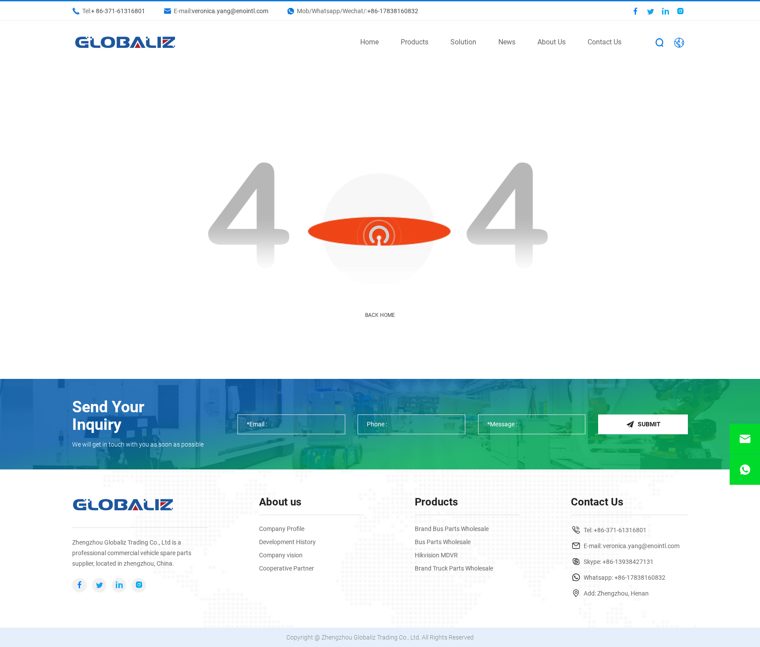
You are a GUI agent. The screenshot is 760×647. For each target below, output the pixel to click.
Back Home (380, 315)
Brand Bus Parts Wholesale (452, 528)
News (506, 42)
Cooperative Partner (286, 568)
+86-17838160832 (392, 11)
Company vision (281, 555)
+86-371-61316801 (620, 530)
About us (280, 502)
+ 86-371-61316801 (118, 11)
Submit (649, 424)
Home (369, 42)
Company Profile (281, 528)
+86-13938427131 (628, 561)
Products (414, 42)
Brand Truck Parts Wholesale (454, 568)
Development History (287, 541)
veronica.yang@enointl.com (230, 11)
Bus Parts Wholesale (443, 541)
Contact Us (604, 42)
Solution (463, 42)
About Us (551, 42)
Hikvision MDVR (436, 555)
